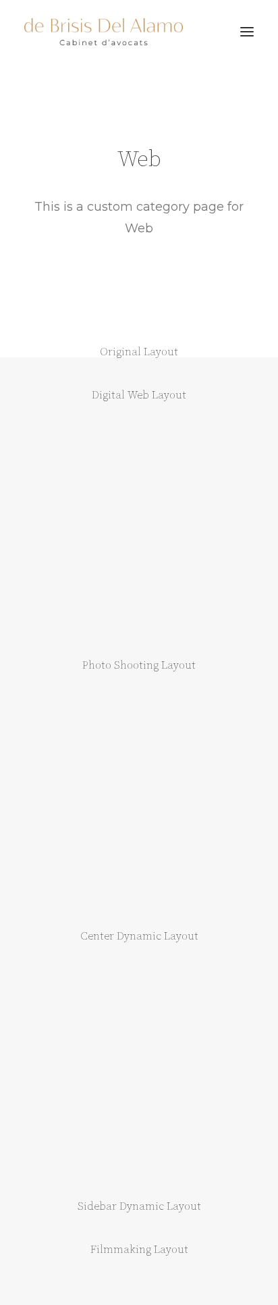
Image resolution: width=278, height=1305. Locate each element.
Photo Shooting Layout (139, 665)
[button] (247, 31)
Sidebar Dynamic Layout (139, 1206)
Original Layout (139, 352)
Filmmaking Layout (139, 1249)
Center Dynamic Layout (139, 936)
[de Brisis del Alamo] (103, 31)
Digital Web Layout (139, 395)
